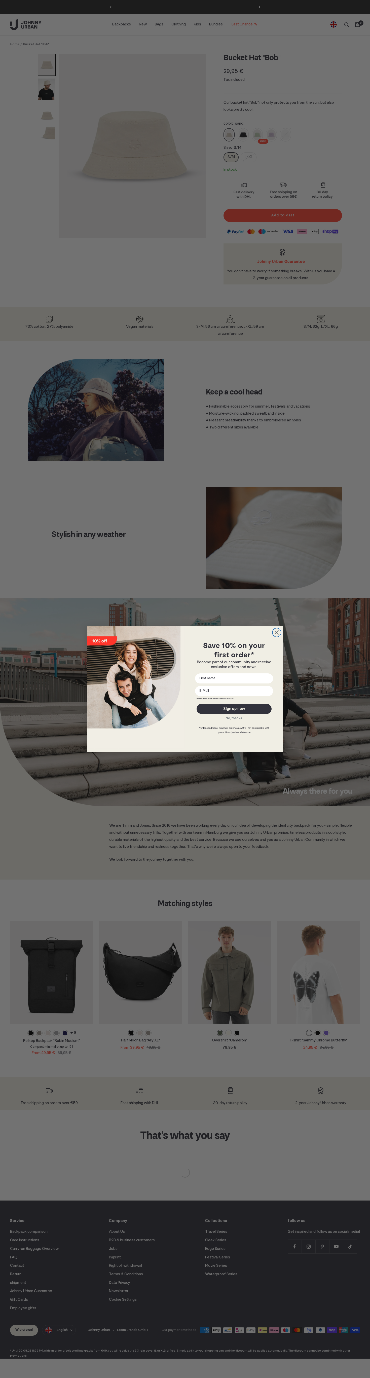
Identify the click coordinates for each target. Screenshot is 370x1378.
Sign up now (234, 709)
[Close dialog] (276, 632)
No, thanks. (234, 718)
